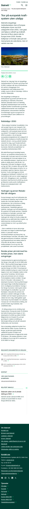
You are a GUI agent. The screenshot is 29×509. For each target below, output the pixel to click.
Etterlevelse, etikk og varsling (10, 449)
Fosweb (4, 489)
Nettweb (5, 494)
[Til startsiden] (6, 5)
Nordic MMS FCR (7, 500)
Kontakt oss (24, 2)
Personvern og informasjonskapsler (12, 471)
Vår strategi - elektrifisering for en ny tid (13, 441)
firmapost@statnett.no (13, 465)
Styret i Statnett (6, 439)
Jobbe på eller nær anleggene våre (12, 447)
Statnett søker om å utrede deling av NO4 (11, 393)
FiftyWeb (5, 486)
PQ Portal (5, 491)
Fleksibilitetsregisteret (9, 502)
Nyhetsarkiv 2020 (5, 8)
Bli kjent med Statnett (7, 433)
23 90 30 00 (10, 460)
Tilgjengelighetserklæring (10, 473)
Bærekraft (4, 444)
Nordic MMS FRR (7, 497)
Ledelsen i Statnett (7, 436)
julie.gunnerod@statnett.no (8, 381)
